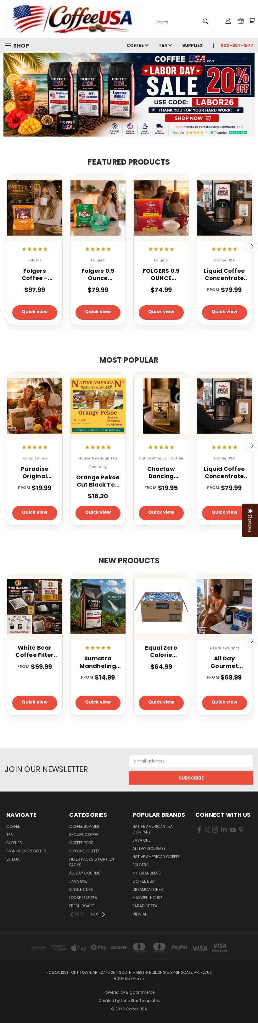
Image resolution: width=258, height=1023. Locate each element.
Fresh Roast (81, 906)
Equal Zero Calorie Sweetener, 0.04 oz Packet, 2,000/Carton (161, 651)
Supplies (192, 45)
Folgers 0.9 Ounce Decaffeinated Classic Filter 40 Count (98, 274)
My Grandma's (146, 873)
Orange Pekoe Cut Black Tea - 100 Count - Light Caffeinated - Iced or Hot (98, 481)
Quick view (35, 311)
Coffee (135, 45)
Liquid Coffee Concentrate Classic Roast (224, 274)
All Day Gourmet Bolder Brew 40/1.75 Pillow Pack (224, 662)
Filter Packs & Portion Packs (91, 862)
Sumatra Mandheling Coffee (98, 662)
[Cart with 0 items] (252, 20)
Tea (163, 45)
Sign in (13, 851)
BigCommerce (140, 992)
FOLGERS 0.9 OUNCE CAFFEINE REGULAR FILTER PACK (161, 274)
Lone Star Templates (140, 1000)
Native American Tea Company (152, 829)
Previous (248, 1003)
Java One (78, 881)
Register (37, 851)
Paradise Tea (144, 906)
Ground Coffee (84, 851)
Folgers (140, 865)
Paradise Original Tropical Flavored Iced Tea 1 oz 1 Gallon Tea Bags (34, 472)
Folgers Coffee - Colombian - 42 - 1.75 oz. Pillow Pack (34, 274)
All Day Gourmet (85, 873)
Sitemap (13, 859)
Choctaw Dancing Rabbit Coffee (160, 472)
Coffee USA (143, 881)
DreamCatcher (147, 889)
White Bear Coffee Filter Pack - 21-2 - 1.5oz (34, 651)
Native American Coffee (156, 856)
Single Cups (81, 889)
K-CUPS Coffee (83, 834)
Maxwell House (147, 897)
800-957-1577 (237, 45)
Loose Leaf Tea (83, 897)
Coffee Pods (81, 842)
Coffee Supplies (84, 826)
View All (140, 914)
